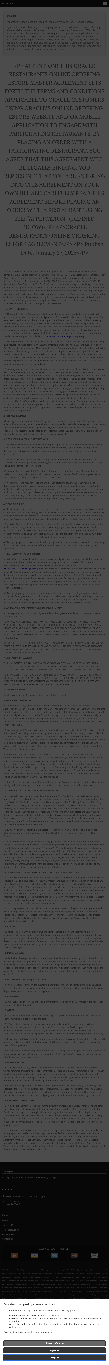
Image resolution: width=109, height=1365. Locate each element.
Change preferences (54, 1343)
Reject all (54, 1350)
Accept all (54, 1357)
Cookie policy (24, 1332)
